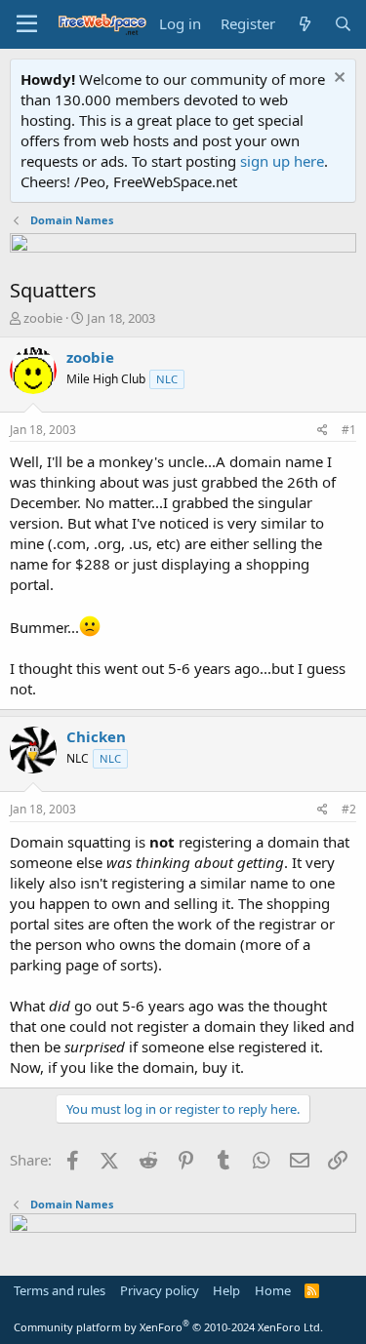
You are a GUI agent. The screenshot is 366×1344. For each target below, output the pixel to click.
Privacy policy (159, 1290)
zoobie (42, 318)
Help (226, 1290)
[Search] (343, 24)
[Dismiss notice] (337, 79)
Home (273, 1290)
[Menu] (27, 24)
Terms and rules (59, 1290)
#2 (349, 809)
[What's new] (304, 24)
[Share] (322, 430)
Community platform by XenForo (168, 1327)
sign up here (282, 161)
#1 (349, 429)
